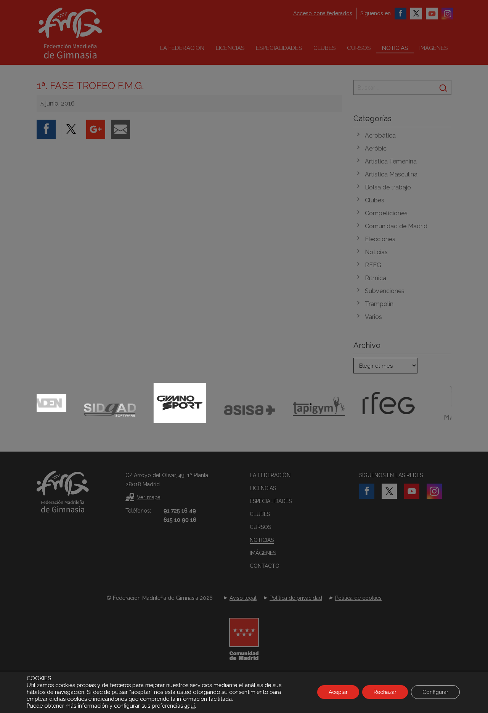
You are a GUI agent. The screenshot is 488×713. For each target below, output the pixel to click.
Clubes (324, 48)
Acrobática (380, 135)
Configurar (435, 692)
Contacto (264, 566)
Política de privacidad (296, 598)
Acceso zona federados (322, 13)
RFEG (373, 265)
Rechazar (385, 692)
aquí (190, 706)
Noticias (395, 48)
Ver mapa (149, 497)
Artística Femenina (391, 161)
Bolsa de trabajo (388, 187)
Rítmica (375, 278)
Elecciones (380, 239)
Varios (373, 316)
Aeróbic (376, 148)
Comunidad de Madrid (396, 226)
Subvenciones (385, 291)
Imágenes (433, 48)
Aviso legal (243, 598)
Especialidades (279, 48)
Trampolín (379, 304)
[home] (86, 33)
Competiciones (386, 213)
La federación (182, 48)
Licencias (230, 48)
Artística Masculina (391, 174)
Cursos (359, 48)
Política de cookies (358, 598)
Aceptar (338, 692)
